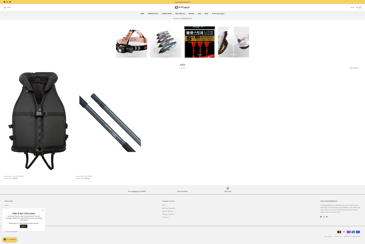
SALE (199, 14)
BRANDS (191, 14)
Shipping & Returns (168, 214)
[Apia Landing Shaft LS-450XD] (110, 122)
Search (7, 205)
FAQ (163, 205)
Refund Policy (347, 236)
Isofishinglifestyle (13, 231)
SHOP (142, 14)
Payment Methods (167, 211)
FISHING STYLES (153, 14)
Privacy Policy (338, 236)
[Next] (247, 42)
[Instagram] (7, 2)
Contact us (165, 217)
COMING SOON (167, 14)
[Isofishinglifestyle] (182, 7)
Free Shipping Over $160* (182, 2)
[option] (131, 42)
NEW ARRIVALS (180, 14)
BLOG (206, 14)
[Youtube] (10, 2)
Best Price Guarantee (168, 208)
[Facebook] (4, 2)
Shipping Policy (356, 236)
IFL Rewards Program (218, 14)
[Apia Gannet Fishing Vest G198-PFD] (38, 122)
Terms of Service (328, 236)
